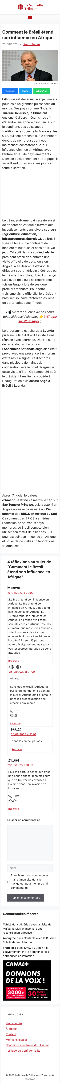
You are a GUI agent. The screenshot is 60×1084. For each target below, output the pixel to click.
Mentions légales (17, 1039)
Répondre (13, 661)
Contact (11, 1034)
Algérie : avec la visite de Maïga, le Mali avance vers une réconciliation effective (27, 928)
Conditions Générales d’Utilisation (27, 1045)
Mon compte (14, 1023)
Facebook (10, 91)
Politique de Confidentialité (23, 1050)
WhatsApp (41, 91)
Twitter (25, 91)
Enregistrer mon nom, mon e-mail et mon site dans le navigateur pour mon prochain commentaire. (30, 881)
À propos (11, 1028)
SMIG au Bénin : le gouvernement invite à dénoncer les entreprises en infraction (26, 952)
